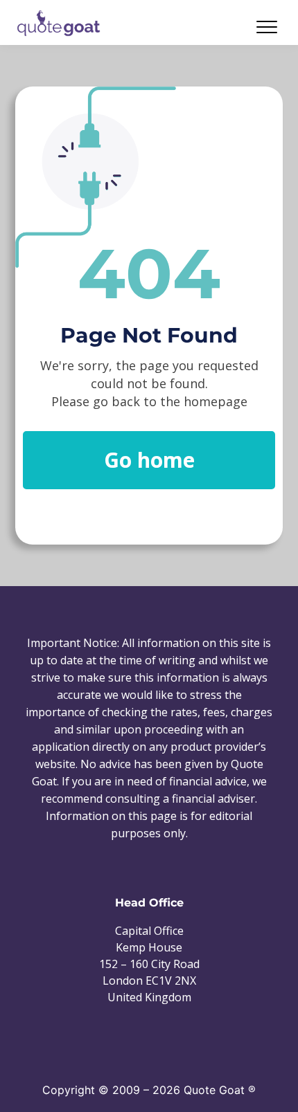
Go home (149, 460)
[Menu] (221, 27)
